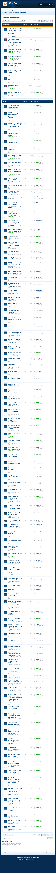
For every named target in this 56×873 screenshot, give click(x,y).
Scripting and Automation (12, 17)
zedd (10, 649)
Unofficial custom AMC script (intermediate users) (14, 514)
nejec (10, 194)
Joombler (11, 492)
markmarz (11, 743)
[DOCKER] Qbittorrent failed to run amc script (14, 462)
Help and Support (16, 82)
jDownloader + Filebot (14, 633)
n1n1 (10, 254)
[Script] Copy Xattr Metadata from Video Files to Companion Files (14, 800)
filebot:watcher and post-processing (13, 191)
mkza (10, 274)
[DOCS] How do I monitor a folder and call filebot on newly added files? (15, 124)
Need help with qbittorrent (12, 827)
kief (10, 673)
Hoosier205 (11, 642)
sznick (10, 656)
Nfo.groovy (11, 589)
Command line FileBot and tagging (14, 594)
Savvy (10, 350)
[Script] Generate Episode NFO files (13, 179)
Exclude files (11, 384)
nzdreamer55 (12, 286)
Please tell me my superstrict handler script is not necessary (14, 763)
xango (10, 344)
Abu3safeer (11, 718)
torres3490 (11, 829)
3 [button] (44, 20)
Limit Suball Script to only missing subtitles (14, 707)
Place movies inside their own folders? (15, 639)
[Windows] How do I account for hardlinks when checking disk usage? (14, 570)
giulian (10, 704)
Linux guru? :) (11, 815)
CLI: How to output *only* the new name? (14, 561)
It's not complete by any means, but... (15, 197)
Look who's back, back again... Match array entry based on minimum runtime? (15, 205)
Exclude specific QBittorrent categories (14, 748)
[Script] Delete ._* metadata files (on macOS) (13, 498)
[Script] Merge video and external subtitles (15, 554)
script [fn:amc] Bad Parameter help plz (13, 525)
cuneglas (11, 443)
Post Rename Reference (15, 185)
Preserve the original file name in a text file (15, 579)
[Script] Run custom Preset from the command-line (13, 213)
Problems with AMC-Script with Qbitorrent (14, 539)
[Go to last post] (40, 28)
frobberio (11, 614)
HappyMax (11, 690)
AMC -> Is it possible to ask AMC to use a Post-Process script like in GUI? (14, 245)
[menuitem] (11, 10)
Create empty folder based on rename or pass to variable (14, 670)
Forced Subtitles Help (14, 358)
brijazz (10, 355)
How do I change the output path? (14, 298)
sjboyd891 (11, 734)
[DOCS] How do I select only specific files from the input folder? (14, 264)
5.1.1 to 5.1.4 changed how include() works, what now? (14, 809)
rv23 (10, 812)
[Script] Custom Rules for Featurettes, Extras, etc (15, 230)
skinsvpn (11, 372)
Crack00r (11, 634)
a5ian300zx (11, 335)
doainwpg (11, 535)
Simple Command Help (14, 520)
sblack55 (11, 664)
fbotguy (11, 563)
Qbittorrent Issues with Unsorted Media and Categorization (15, 731)
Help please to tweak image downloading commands (14, 411)
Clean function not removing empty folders (15, 291)
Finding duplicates (13, 303)
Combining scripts (13, 237)
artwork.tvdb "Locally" (14, 585)
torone (37, 229)
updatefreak (12, 258)
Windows (14, 36)
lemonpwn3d (12, 542)
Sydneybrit (11, 784)
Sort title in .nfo (12, 676)
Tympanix (11, 478)
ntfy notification (12, 257)
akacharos (11, 581)
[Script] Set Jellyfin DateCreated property (14, 318)
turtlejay (11, 574)
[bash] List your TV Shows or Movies (13, 403)
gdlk (10, 430)
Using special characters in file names (15, 353)
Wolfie (10, 200)
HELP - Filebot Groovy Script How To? (14, 347)
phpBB (22, 857)
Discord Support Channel (15, 57)
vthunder (11, 305)
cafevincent (11, 766)
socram (10, 621)
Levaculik (11, 471)
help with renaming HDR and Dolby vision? (15, 333)
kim (10, 517)
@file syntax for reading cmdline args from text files (15, 171)
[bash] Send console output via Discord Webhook (13, 133)
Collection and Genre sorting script (14, 647)
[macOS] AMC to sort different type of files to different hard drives (15, 626)
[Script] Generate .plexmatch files (13, 455)
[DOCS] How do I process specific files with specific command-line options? (15, 115)
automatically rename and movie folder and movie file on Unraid (14, 222)
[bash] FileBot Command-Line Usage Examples (15, 156)
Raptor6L (11, 187)
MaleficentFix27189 (13, 683)
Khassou (11, 385)
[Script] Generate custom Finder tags (13, 723)
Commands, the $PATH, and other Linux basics (14, 50)
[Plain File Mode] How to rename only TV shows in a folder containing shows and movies (15, 780)
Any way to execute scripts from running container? (13, 740)
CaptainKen (11, 225)
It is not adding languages (12, 468)
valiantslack (11, 293)
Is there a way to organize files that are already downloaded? (14, 653)
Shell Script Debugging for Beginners (14, 64)
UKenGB (11, 597)
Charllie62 (11, 360)
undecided (11, 414)
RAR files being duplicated (12, 365)
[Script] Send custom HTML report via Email (14, 377)
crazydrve (11, 313)
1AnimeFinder (12, 527)
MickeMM (11, 816)
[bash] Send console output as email (13, 141)
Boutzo (10, 586)
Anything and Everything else (13, 60)
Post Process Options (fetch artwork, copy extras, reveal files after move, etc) (15, 41)
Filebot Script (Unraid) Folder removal (14, 755)
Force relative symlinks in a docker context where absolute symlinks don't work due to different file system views (15, 698)
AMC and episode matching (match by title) (13, 661)
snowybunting (12, 367)
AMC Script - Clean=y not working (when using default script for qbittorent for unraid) (15, 790)
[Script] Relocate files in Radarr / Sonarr (14, 771)
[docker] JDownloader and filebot (14, 619)
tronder (10, 757)
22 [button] (50, 20)
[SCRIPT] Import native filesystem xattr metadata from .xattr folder (14, 603)
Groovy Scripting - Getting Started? (13, 475)
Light (10, 521)
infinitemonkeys (12, 485)
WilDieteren (11, 629)
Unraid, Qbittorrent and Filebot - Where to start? (15, 272)
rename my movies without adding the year (15, 680)
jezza (37, 512)
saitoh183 (11, 238)
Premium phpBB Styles (32, 859)
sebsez (10, 465)
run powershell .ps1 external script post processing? (13, 310)
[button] (39, 21)
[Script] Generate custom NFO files (13, 547)
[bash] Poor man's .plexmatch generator (14, 448)
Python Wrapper (12, 277)
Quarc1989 (11, 421)
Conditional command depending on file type (14, 441)
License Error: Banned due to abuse (14, 148)
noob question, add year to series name (15, 532)
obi (9, 510)
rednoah (11, 35)
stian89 (10, 750)
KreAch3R (38, 371)
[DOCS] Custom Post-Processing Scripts (14, 106)
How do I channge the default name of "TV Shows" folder (14, 341)
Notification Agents (13, 371)
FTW (10, 248)
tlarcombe (11, 279)
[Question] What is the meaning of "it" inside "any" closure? (14, 715)
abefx (10, 300)
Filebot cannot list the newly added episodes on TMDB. (14, 427)
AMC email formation (14, 397)
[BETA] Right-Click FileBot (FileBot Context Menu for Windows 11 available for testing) (15, 31)
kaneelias (11, 709)
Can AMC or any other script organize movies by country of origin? (14, 507)
